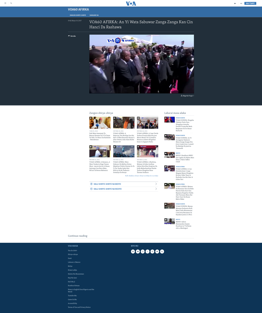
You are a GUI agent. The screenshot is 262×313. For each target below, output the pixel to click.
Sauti (70, 258)
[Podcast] (152, 251)
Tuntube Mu (72, 296)
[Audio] (241, 3)
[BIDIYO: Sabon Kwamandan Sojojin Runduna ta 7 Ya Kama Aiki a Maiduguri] (169, 221)
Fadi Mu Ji (71, 282)
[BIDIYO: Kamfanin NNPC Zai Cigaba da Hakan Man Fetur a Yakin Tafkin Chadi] (169, 155)
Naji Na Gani (72, 278)
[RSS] (162, 251)
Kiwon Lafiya (72, 270)
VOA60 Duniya (180, 118)
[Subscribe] (157, 251)
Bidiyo (178, 153)
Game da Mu (72, 299)
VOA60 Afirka (180, 167)
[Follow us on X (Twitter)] (147, 251)
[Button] (72, 37)
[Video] (235, 3)
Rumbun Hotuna (74, 286)
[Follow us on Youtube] (138, 251)
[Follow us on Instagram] (143, 251)
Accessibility (72, 303)
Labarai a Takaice (74, 262)
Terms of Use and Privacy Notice (79, 307)
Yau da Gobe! (72, 250)
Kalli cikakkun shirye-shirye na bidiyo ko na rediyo (141, 176)
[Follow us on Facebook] (133, 251)
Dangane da (94, 15)
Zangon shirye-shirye (78, 15)
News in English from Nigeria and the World (81, 291)
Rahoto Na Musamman (76, 274)
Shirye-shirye (73, 254)
